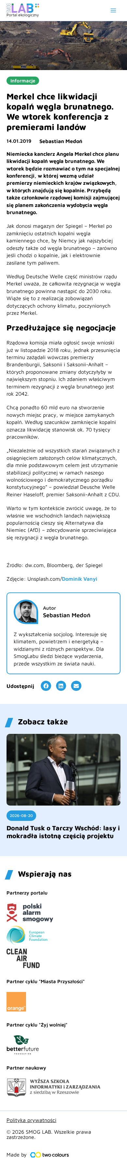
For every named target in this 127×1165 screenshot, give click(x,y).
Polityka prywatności (31, 1120)
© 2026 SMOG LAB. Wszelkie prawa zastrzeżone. (49, 1134)
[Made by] (49, 1155)
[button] (46, 686)
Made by (17, 1155)
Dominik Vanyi (79, 579)
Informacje (22, 80)
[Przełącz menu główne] (113, 10)
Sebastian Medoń (60, 141)
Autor (49, 608)
